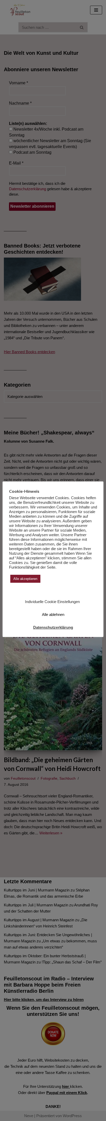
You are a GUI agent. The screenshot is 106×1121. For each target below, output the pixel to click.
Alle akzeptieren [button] (25, 579)
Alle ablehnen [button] (53, 614)
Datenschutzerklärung (53, 627)
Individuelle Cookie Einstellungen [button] (52, 601)
